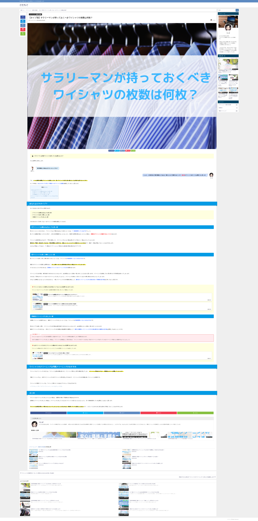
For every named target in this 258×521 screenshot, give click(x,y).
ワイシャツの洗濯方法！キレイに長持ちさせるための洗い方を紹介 (38, 473)
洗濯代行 (228, 107)
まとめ (33, 197)
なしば (214, 20)
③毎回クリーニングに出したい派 (40, 194)
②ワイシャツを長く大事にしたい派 (41, 192)
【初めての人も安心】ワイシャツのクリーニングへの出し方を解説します (196, 477)
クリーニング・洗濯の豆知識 (35, 14)
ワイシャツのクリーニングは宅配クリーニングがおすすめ (44, 195)
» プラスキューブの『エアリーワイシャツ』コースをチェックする (46, 386)
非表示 (45, 187)
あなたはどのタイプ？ (36, 189)
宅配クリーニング (228, 110)
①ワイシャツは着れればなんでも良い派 (42, 191)
